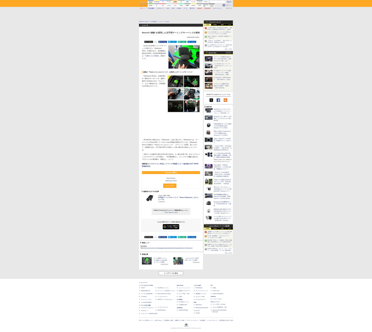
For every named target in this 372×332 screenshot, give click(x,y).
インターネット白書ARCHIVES (149, 313)
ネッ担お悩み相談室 (146, 302)
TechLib (198, 313)
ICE (212, 285)
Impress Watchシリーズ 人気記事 (219, 226)
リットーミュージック (184, 288)
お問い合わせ (158, 320)
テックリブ (197, 310)
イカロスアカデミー (201, 299)
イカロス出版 (197, 285)
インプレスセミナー (162, 296)
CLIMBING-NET (183, 304)
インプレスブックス (162, 307)
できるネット (144, 310)
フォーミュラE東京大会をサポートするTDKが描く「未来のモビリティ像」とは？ (222, 58)
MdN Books (199, 304)
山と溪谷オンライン (184, 302)
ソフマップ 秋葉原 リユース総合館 (177, 164)
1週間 (222, 24)
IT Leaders (144, 296)
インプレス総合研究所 (147, 293)
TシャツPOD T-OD (184, 293)
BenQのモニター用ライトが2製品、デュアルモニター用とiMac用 (223, 118)
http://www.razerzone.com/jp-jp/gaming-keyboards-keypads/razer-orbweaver (166, 248)
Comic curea (216, 290)
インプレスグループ (212, 320)
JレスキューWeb (200, 296)
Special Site (212, 53)
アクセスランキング (215, 22)
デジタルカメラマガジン (147, 307)
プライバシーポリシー (192, 320)
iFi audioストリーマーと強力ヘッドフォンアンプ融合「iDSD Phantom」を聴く (222, 72)
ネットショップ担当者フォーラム (166, 290)
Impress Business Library (164, 293)
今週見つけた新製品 (152, 56)
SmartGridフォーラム (163, 288)
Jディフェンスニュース (202, 290)
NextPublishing (161, 310)
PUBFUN (213, 296)
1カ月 (229, 24)
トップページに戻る (171, 273)
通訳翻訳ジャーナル (201, 293)
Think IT (143, 288)
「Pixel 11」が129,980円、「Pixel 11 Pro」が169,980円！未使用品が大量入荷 (222, 174)
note (183, 42)
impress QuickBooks (218, 293)
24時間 (215, 24)
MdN (195, 302)
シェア (164, 42)
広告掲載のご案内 (168, 320)
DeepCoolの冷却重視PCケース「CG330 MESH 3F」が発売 (222, 203)
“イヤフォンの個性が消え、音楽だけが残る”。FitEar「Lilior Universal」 (222, 86)
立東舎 (180, 296)
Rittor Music (180, 285)
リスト (155, 42)
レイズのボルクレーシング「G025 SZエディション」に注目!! (222, 65)
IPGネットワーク (215, 302)
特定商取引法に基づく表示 (226, 320)
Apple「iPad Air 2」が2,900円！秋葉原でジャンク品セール (222, 140)
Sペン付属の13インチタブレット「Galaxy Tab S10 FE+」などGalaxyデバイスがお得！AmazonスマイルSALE (219, 46)
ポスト (150, 42)
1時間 (207, 24)
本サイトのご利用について (146, 320)
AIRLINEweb (199, 288)
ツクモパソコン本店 (156, 164)
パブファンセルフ (217, 299)
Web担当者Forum (145, 290)
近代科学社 (180, 307)
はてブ (173, 42)
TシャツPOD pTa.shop (219, 304)
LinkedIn (193, 42)
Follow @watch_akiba (171, 212)
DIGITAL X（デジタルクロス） (165, 299)
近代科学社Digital (183, 310)
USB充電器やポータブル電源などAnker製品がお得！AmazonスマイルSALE (222, 126)
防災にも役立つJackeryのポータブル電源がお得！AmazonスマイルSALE (222, 133)
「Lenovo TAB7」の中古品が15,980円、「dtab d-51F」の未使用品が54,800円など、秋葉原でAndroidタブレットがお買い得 (219, 29)
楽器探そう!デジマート (185, 290)
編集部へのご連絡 (179, 320)
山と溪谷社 (180, 299)
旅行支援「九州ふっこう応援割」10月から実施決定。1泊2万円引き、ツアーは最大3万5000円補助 (219, 242)
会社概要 (202, 320)
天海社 (214, 288)
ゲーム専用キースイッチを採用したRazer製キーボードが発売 (160, 260)
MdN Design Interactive (202, 307)
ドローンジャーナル (146, 299)
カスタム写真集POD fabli (220, 307)
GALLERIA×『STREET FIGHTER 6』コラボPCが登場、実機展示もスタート (222, 167)
